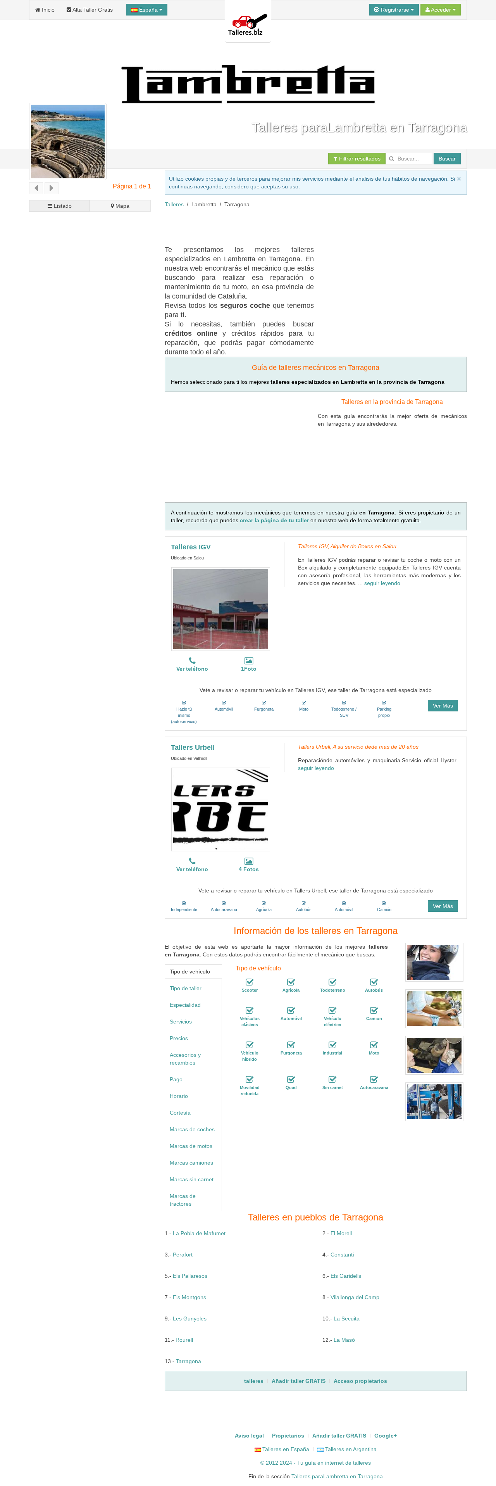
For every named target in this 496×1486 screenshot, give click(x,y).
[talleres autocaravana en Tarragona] (374, 1080)
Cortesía (180, 1113)
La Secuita (347, 1318)
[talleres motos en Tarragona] (374, 1045)
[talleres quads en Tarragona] (291, 1080)
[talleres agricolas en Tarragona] (291, 982)
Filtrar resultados (359, 158)
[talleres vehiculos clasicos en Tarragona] (249, 1011)
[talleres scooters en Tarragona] (249, 982)
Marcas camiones (191, 1163)
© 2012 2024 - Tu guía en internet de (306, 1463)
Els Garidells (346, 1276)
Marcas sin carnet (192, 1179)
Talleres (174, 204)
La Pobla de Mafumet (199, 1233)
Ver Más (443, 705)
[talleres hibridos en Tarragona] (249, 1045)
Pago (176, 1079)
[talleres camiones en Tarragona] (374, 1011)
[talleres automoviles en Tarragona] (291, 1011)
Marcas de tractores (183, 1200)
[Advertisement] (306, 225)
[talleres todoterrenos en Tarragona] (332, 982)
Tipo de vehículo (190, 971)
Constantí (342, 1254)
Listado (62, 206)
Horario (179, 1096)
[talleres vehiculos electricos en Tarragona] (332, 1011)
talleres (362, 1463)
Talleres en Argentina (350, 1449)
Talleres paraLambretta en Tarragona (337, 1476)
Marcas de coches (192, 1129)
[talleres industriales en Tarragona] (332, 1045)
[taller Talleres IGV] (220, 609)
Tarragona (188, 1361)
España (148, 10)
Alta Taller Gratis (92, 10)
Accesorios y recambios (185, 1059)
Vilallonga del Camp (355, 1297)
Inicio (47, 10)
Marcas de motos (191, 1146)
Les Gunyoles (190, 1318)
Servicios (181, 1021)
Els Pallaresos (190, 1276)
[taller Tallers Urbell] (220, 809)
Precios (179, 1038)
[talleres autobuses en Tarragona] (374, 982)
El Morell (341, 1233)
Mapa (121, 206)
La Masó (344, 1340)
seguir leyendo (382, 583)
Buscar (447, 158)
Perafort (183, 1254)
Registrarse (395, 10)
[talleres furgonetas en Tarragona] (291, 1045)
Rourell (184, 1340)
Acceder (441, 10)
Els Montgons (189, 1297)
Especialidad (185, 1005)
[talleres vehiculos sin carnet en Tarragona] (332, 1080)
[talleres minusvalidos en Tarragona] (249, 1080)
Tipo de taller (186, 988)
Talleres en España (285, 1449)
